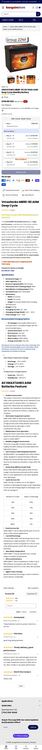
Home (5, 27)
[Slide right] (38, 79)
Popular (24, 612)
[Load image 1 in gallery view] (11, 79)
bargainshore (16, 742)
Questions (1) (32, 594)
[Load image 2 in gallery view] (21, 79)
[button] (3, 7)
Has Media (33, 612)
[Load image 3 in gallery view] (30, 79)
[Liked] (37, 621)
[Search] (38, 14)
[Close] (39, 2)
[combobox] (21, 14)
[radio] (21, 125)
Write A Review (9, 588)
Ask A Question (33, 588)
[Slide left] (4, 79)
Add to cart (21, 172)
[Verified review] (18, 621)
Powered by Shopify (29, 742)
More (21, 686)
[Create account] (33, 7)
